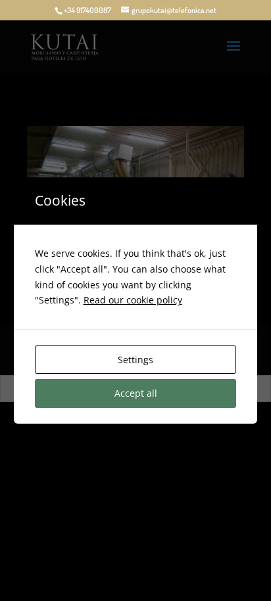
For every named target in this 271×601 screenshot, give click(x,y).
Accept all (135, 393)
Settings (135, 359)
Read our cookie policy (133, 300)
